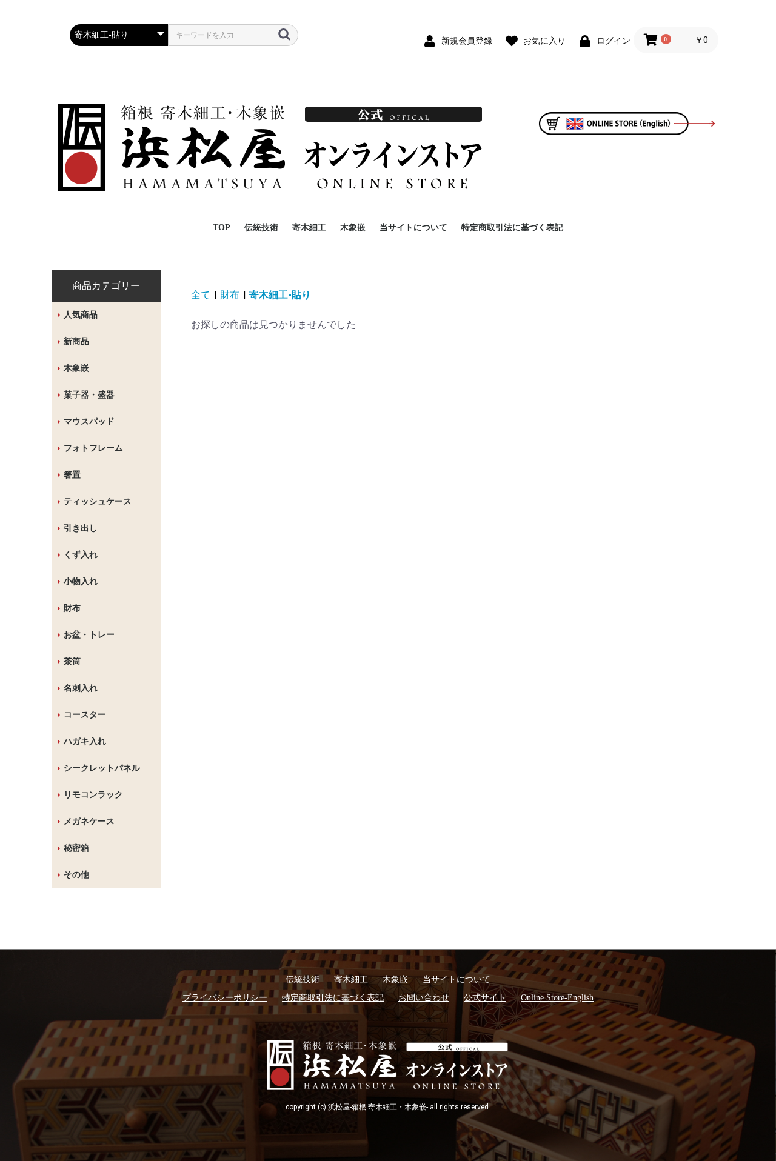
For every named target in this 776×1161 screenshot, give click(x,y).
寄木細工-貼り (280, 295)
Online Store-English (557, 997)
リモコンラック (93, 794)
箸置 (72, 474)
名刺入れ (81, 688)
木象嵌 (353, 227)
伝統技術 (261, 227)
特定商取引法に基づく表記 (512, 227)
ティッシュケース (98, 501)
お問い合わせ (423, 997)
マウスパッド (89, 421)
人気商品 (81, 314)
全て (200, 295)
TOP (221, 227)
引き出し (81, 528)
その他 (76, 874)
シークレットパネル (102, 768)
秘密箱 (76, 848)
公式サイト (485, 997)
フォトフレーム (93, 448)
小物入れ (81, 581)
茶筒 (72, 661)
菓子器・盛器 (89, 394)
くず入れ (81, 554)
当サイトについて (413, 227)
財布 (72, 608)
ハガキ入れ (85, 741)
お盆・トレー (89, 634)
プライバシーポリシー (224, 997)
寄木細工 (309, 227)
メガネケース (89, 821)
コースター (85, 714)
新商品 (76, 341)
